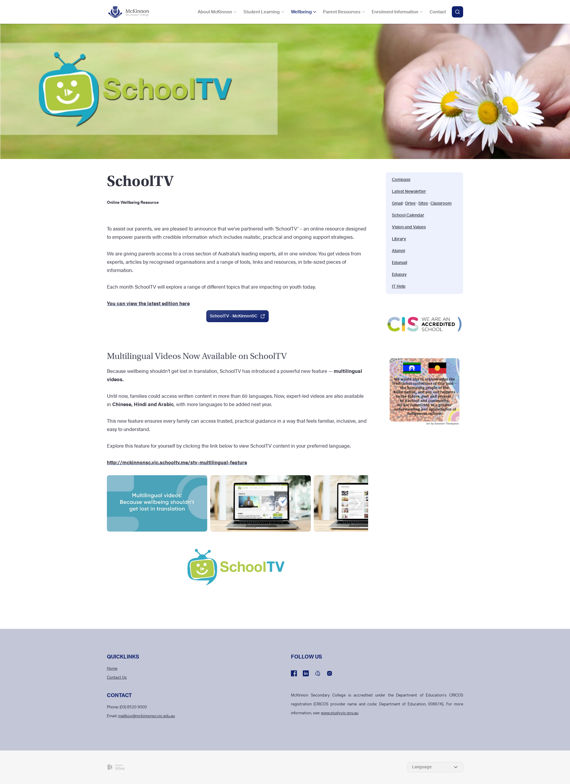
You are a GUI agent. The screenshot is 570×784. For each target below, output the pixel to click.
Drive (410, 203)
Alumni (398, 251)
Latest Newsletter (409, 192)
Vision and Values (409, 227)
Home (112, 669)
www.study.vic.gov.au (339, 713)
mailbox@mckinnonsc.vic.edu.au (146, 716)
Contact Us (117, 678)
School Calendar (408, 215)
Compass (401, 180)
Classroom (441, 203)
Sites (423, 203)
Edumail (399, 263)
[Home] (132, 12)
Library (399, 239)
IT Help (399, 286)
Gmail (397, 203)
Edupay (399, 275)
